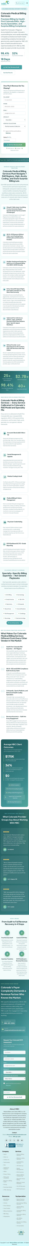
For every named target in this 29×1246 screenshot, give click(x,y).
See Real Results (8, 72)
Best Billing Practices (6, 1200)
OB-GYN (22, 599)
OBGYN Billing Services (20, 1207)
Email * (5, 110)
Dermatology (20, 594)
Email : (14, 1134)
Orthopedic (21, 604)
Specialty (6, 117)
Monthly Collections (9, 123)
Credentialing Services (20, 1162)
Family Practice (10, 599)
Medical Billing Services (20, 1155)
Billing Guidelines (7, 1211)
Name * (5, 1049)
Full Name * (6, 97)
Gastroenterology (20, 618)
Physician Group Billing (21, 1179)
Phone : (14, 1136)
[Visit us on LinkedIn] (18, 1140)
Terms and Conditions (6, 1177)
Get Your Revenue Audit (12, 67)
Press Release (7, 1205)
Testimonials (6, 1162)
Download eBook (7, 1187)
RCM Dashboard (21, 1188)
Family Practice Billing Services (20, 1200)
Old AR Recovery (21, 1186)
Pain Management (9, 613)
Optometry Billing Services (21, 1215)
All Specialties (20, 1225)
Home (4, 1154)
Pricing (5, 1184)
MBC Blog (6, 1213)
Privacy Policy (7, 1174)
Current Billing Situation (10, 1075)
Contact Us (6, 1159)
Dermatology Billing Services (22, 1203)
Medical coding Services (20, 1159)
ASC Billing (9, 594)
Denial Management (20, 1169)
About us (5, 1157)
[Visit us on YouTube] (21, 1140)
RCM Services (20, 1172)
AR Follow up (20, 1165)
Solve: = (7, 137)
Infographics (6, 1216)
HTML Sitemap (7, 1189)
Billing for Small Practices (21, 1183)
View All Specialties (14, 623)
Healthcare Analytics (6, 1168)
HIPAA (4, 1171)
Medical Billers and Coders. (17, 1242)
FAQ (4, 1165)
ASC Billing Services (19, 1219)
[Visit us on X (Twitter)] (14, 1140)
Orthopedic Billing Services (21, 1211)
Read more (8, 133)
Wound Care (8, 609)
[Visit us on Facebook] (6, 1140)
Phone (5, 103)
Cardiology (22, 613)
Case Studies (6, 1208)
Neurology (7, 618)
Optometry (9, 604)
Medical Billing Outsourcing (20, 1175)
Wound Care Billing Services (21, 1222)
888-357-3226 (21, 3)
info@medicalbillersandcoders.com (14, 1030)
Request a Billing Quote (7, 1181)
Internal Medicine (21, 609)
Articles (5, 1203)
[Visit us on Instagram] (10, 1140)
